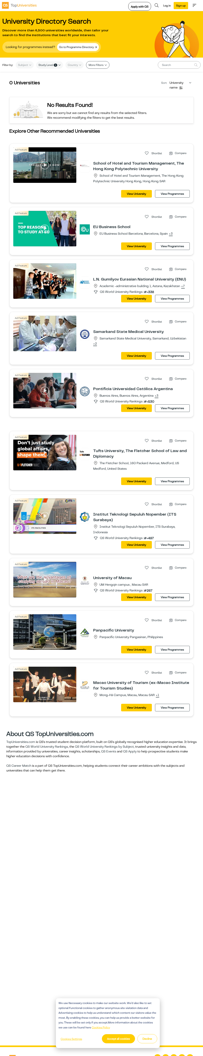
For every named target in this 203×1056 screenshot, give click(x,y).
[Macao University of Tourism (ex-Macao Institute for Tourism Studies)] (85, 685)
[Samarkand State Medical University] (85, 334)
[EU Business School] (85, 229)
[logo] (19, 5)
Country (73, 65)
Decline (147, 1039)
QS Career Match (18, 766)
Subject (23, 65)
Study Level (47, 65)
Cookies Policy (101, 1027)
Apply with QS (139, 6)
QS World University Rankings (46, 747)
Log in (167, 5)
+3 (171, 234)
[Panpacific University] (85, 633)
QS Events (108, 751)
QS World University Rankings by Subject (104, 747)
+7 (183, 286)
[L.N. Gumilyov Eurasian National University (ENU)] (85, 282)
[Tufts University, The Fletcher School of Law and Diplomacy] (85, 453)
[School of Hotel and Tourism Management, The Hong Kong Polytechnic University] (85, 166)
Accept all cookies (118, 1039)
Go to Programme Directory (76, 47)
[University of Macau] (85, 580)
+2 (95, 344)
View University (136, 194)
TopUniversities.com (20, 742)
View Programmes (172, 194)
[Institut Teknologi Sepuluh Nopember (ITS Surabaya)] (85, 517)
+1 (157, 695)
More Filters (96, 65)
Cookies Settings (71, 1039)
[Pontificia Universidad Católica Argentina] (85, 391)
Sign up (181, 5)
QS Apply (130, 751)
